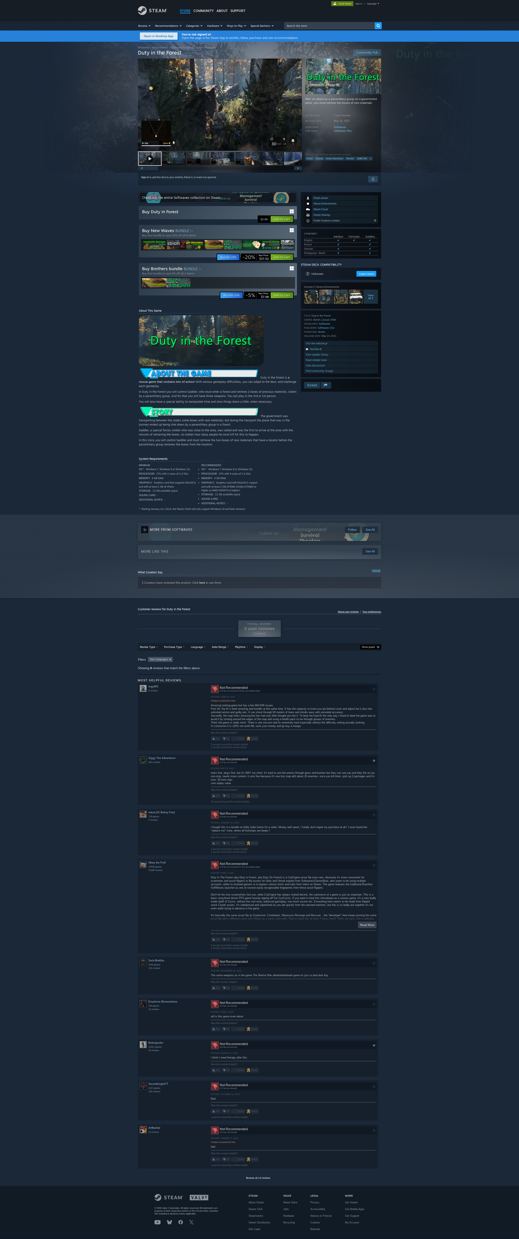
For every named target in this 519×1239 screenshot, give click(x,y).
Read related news (316, 360)
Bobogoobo (155, 1042)
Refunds (315, 1229)
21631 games (155, 1047)
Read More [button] (367, 925)
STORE (185, 11)
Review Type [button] (147, 646)
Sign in (145, 177)
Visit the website (315, 343)
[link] (255, 257)
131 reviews (154, 968)
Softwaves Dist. (343, 130)
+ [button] (370, 158)
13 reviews (153, 1009)
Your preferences (371, 611)
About (222, 11)
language (371, 3)
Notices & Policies (321, 1215)
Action (310, 158)
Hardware (288, 1215)
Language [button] (197, 646)
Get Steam (351, 1202)
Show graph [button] (368, 647)
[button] (144, 25)
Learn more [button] (366, 273)
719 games (153, 816)
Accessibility (317, 1209)
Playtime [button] (240, 646)
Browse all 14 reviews (258, 1178)
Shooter (350, 158)
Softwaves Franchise (181, 47)
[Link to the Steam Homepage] (152, 14)
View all (376, 571)
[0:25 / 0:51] (220, 105)
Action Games (160, 47)
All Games (143, 47)
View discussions (315, 365)
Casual (319, 158)
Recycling (289, 1222)
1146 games (154, 964)
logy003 (153, 686)
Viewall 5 (371, 297)
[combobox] (329, 25)
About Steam (256, 1202)
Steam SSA (256, 1209)
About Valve (290, 1202)
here (202, 582)
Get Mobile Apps (355, 1209)
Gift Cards (255, 1229)
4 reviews (153, 820)
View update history (317, 354)
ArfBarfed (154, 1127)
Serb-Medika (156, 960)
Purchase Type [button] (173, 646)
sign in (358, 3)
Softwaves (340, 127)
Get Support (352, 1215)
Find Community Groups (319, 370)
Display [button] (258, 646)
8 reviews (153, 690)
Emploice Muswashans (162, 1001)
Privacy (314, 1202)
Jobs (286, 1209)
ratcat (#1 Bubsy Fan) (161, 812)
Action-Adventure (334, 158)
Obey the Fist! (157, 862)
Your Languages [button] (159, 659)
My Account (352, 1222)
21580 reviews (155, 870)
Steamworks (256, 1215)
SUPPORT (238, 11)
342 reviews (154, 762)
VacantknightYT (158, 1083)
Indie (333, 319)
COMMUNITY (203, 11)
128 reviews (154, 1091)
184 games (153, 1006)
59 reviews (153, 1050)
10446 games (155, 867)
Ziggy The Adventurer (162, 758)
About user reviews (348, 611)
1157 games (154, 1088)
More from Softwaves (171, 529)
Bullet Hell (362, 158)
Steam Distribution (259, 1222)
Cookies (315, 1222)
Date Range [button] (219, 646)
